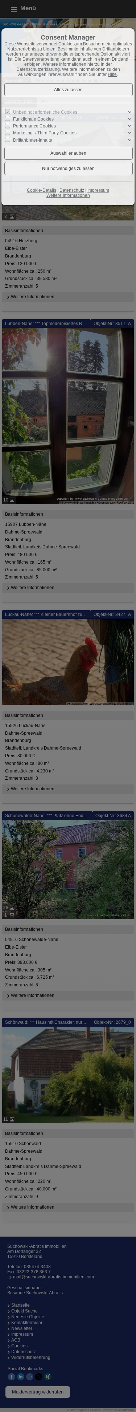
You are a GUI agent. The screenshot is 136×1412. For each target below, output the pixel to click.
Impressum (98, 190)
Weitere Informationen (68, 195)
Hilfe (112, 74)
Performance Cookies (34, 126)
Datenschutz (71, 190)
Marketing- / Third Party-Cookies (45, 132)
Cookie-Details (41, 190)
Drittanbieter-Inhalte (32, 139)
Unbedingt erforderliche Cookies (45, 112)
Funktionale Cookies (33, 119)
